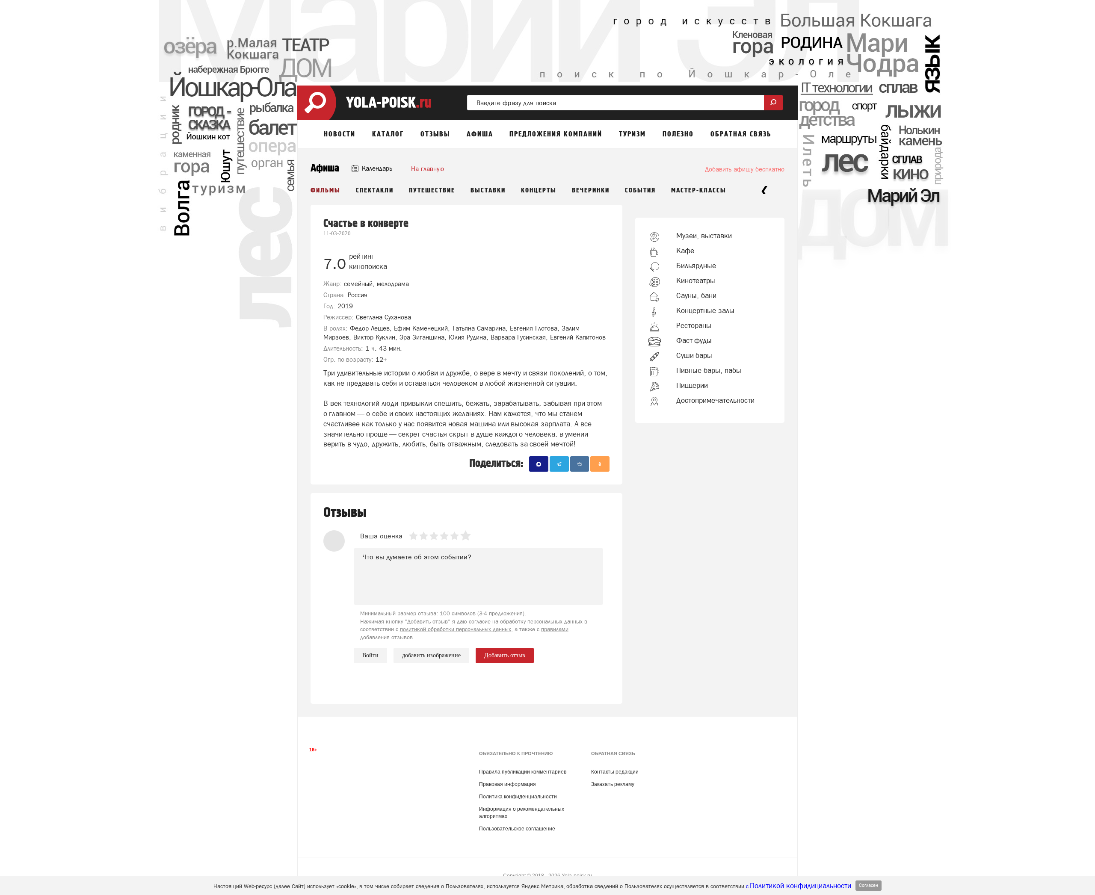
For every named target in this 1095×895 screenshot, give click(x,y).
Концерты (538, 190)
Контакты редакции (615, 772)
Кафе (685, 250)
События (640, 190)
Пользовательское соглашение (517, 829)
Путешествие (432, 190)
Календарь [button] (376, 168)
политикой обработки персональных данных (455, 629)
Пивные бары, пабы (708, 370)
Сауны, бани (696, 295)
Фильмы (325, 190)
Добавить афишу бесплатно (744, 169)
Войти (370, 655)
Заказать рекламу (612, 784)
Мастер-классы (698, 190)
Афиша (325, 168)
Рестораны (693, 325)
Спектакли (375, 190)
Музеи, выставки (704, 235)
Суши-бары (694, 355)
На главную (427, 168)
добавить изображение (431, 655)
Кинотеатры (695, 280)
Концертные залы (705, 310)
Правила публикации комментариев (522, 772)
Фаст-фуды (694, 340)
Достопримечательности (715, 400)
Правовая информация (507, 784)
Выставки (488, 190)
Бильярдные (696, 265)
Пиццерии (692, 385)
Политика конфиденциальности (518, 797)
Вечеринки (591, 190)
